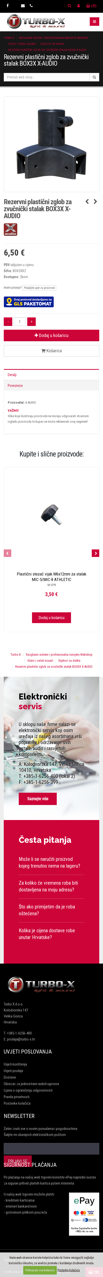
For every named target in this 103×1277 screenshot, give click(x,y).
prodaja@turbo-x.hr (21, 1039)
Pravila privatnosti (17, 1097)
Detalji (12, 375)
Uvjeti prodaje (13, 1071)
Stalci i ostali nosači (22, 44)
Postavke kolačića (17, 1103)
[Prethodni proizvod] (87, 202)
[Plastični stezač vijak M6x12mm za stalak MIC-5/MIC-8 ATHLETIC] (51, 514)
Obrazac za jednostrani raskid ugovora (31, 1084)
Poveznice (15, 386)
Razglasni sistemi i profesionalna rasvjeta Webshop (53, 38)
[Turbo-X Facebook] (7, 6)
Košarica (54, 350)
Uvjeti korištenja (15, 1064)
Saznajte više (37, 798)
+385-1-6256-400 (19, 1033)
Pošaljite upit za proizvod (39, 288)
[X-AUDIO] (51, 229)
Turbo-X (9, 38)
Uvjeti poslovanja (28, 1052)
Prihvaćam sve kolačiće (40, 1270)
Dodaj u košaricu (53, 335)
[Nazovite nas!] (31, 6)
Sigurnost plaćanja (30, 1165)
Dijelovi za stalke (52, 44)
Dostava (10, 1077)
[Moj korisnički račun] (78, 6)
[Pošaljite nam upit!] (22, 6)
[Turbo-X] (51, 985)
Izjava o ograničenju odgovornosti (28, 1090)
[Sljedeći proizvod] (95, 202)
